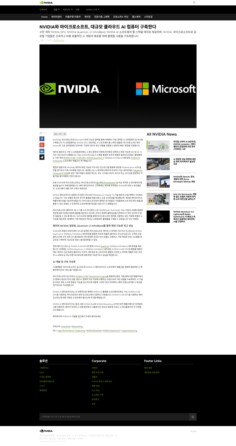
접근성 (52, 438)
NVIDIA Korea (58, 40)
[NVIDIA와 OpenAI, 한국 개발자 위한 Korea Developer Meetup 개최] (158, 181)
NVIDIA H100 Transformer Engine (91, 276)
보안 (94, 404)
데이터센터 (56, 16)
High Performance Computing (71, 330)
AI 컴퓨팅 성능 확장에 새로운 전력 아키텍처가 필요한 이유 (184, 161)
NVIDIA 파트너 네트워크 (102, 381)
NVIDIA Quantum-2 (95, 158)
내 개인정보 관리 (63, 435)
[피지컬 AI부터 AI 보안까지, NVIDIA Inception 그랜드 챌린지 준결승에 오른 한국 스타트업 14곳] (158, 146)
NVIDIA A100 (69, 158)
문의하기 (95, 399)
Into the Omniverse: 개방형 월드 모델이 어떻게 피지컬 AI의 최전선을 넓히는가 (184, 196)
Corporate (65, 326)
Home (44, 16)
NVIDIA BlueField (94, 330)
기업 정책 (61, 438)
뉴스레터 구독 (97, 395)
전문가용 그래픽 (102, 16)
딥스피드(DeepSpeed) (106, 182)
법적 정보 (148, 368)
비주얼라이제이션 (46, 381)
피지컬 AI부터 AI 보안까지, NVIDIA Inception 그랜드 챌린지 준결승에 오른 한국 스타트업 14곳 (184, 145)
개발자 (94, 377)
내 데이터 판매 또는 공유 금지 (100, 435)
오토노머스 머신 (120, 16)
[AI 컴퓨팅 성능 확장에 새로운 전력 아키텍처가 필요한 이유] (158, 164)
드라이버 (43, 9)
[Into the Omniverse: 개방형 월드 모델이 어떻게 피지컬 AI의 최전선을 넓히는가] (158, 199)
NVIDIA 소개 (91, 9)
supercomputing (129, 330)
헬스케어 (136, 16)
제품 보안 (71, 438)
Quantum (105, 246)
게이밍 (87, 16)
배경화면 (43, 390)
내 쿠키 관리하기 (79, 435)
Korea (194, 431)
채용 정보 (96, 386)
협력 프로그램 (97, 372)
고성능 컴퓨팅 (45, 377)
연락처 (80, 438)
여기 (79, 316)
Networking (77, 326)
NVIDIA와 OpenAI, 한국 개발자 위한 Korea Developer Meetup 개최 (184, 179)
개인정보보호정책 (46, 435)
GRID (41, 372)
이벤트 (94, 368)
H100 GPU (81, 158)
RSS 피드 (96, 390)
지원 (77, 9)
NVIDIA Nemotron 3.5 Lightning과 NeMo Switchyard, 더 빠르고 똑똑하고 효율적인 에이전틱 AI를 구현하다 (184, 217)
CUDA (42, 386)
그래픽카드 (44, 368)
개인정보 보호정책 (151, 372)
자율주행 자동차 (73, 16)
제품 (55, 9)
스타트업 (148, 16)
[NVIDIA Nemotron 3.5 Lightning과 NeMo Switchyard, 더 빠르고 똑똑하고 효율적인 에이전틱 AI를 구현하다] (158, 217)
